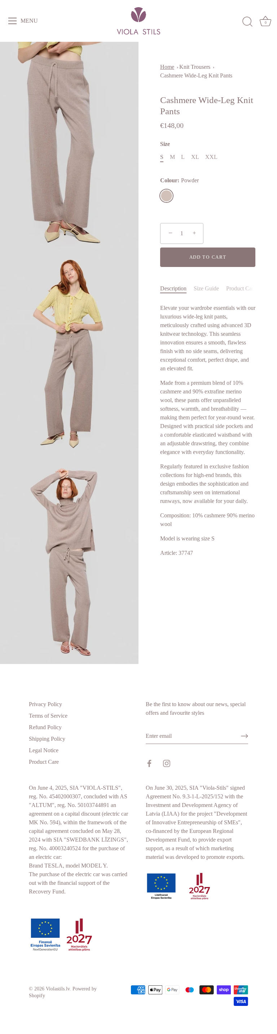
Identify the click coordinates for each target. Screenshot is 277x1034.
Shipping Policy (47, 739)
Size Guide (206, 288)
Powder (166, 196)
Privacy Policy (45, 704)
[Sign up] (244, 736)
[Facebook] (149, 762)
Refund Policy (45, 727)
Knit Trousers (194, 67)
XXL (211, 157)
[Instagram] (166, 762)
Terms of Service (48, 716)
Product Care (241, 288)
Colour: (179, 180)
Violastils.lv (58, 988)
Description (173, 288)
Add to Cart (208, 257)
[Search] (247, 22)
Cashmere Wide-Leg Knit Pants (196, 75)
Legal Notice (43, 750)
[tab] (177, 288)
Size (165, 144)
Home (167, 67)
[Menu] (13, 21)
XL (195, 157)
